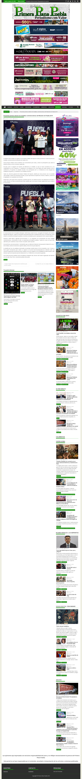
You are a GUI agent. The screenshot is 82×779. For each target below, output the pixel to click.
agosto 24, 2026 (25, 283)
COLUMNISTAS (36, 107)
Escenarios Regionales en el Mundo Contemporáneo (66, 477)
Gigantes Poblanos (65, 345)
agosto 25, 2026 (8, 294)
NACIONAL (64, 107)
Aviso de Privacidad (57, 771)
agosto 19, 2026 (71, 591)
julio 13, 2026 (59, 459)
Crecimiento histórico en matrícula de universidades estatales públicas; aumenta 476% (46, 1)
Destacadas (59, 345)
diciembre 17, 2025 (71, 639)
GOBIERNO (9, 107)
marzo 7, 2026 (70, 373)
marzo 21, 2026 (70, 347)
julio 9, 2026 (70, 496)
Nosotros (6, 771)
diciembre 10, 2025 (71, 664)
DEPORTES (58, 107)
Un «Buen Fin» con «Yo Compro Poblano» (44, 263)
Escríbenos (31, 771)
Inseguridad (59, 432)
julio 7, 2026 (70, 512)
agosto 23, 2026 (71, 564)
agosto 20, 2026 (42, 284)
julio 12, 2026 (70, 479)
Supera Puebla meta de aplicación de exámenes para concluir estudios (15, 264)
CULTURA (71, 107)
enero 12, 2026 (60, 624)
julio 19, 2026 (59, 331)
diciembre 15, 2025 (71, 652)
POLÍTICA (16, 107)
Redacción (16, 118)
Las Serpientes (64, 562)
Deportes (5, 259)
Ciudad (58, 418)
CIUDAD (21, 107)
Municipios (58, 404)
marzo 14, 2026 (70, 361)
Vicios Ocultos (64, 636)
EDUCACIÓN (51, 107)
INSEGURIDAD (28, 107)
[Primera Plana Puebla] (4, 107)
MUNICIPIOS (44, 107)
